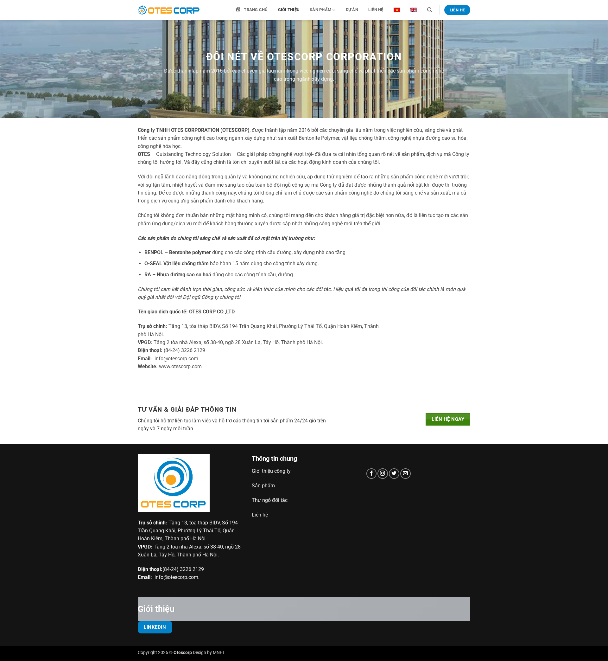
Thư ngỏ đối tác (270, 500)
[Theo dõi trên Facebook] (371, 473)
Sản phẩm (320, 9)
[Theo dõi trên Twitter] (394, 473)
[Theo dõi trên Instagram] (382, 473)
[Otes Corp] (169, 9)
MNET (219, 652)
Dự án (352, 9)
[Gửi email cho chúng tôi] (405, 473)
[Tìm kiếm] (429, 10)
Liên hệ (375, 9)
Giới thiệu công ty (271, 471)
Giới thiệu (289, 9)
